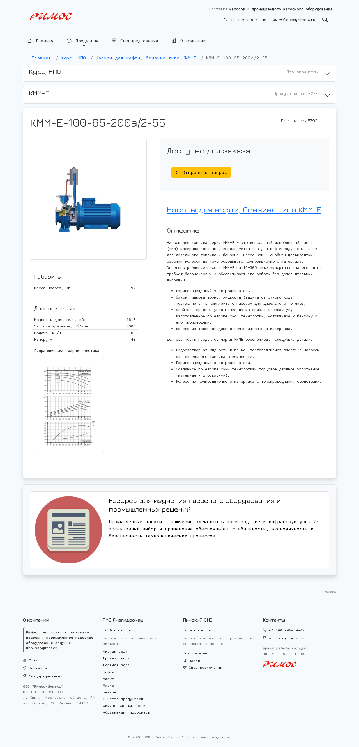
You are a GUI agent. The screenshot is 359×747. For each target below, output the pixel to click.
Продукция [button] (85, 40)
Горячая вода (116, 665)
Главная (43, 40)
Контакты (37, 668)
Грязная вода (116, 658)
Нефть (108, 672)
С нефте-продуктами (123, 699)
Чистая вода (115, 651)
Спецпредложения (138, 40)
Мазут (108, 679)
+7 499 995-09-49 (247, 19)
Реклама (329, 592)
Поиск (193, 661)
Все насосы (119, 630)
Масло (108, 685)
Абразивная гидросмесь (126, 712)
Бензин (109, 692)
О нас (33, 660)
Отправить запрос (203, 172)
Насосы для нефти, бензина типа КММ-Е (244, 209)
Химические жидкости (124, 706)
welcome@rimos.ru (296, 19)
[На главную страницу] (50, 16)
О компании (192, 40)
